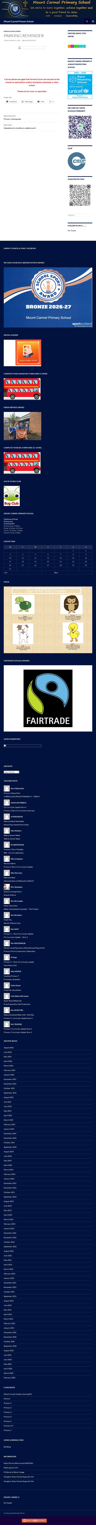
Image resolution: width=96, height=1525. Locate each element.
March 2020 (8, 1373)
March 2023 (8, 1219)
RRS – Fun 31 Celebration (14, 853)
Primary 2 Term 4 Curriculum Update (18, 867)
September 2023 (10, 1197)
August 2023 (9, 1201)
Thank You (8, 920)
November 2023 (10, 1188)
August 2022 (9, 1251)
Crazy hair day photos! (12, 990)
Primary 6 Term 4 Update (13, 849)
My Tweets (72, 230)
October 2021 (9, 1292)
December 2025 (10, 1079)
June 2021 (8, 1305)
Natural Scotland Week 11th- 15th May (19, 1015)
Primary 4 (8, 1417)
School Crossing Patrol (13, 892)
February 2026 (9, 1070)
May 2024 (8, 1161)
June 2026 (8, 1052)
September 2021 (10, 1296)
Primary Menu (93, 21)
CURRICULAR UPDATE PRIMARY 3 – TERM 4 (22, 796)
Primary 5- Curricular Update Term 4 (18, 1018)
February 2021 (9, 1323)
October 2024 (9, 1142)
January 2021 (9, 1328)
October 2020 (9, 1341)
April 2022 (8, 1265)
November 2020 (10, 1337)
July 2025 (7, 1102)
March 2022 (8, 1269)
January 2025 (9, 1129)
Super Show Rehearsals (13, 1001)
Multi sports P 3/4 (11, 1468)
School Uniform (10, 895)
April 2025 (8, 1115)
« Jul (5, 572)
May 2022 (8, 1260)
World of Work (10, 863)
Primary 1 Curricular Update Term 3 (18, 1032)
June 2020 (8, 1359)
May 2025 (8, 1111)
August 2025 (9, 1097)
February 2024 (9, 1174)
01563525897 (9, 524)
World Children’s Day (12, 923)
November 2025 (10, 1084)
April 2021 (8, 1314)
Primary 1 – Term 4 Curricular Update (18, 934)
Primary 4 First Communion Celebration (19, 951)
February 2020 (9, 1378)
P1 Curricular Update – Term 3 (16, 937)
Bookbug (7, 1447)
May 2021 (8, 1310)
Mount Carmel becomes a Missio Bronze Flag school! (24, 948)
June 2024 (8, 1156)
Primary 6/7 (8, 1426)
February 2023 (9, 1224)
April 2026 (8, 1061)
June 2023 (8, 1206)
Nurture (7, 1399)
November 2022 (10, 1237)
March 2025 (8, 1120)
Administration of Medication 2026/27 (19, 881)
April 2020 (8, 1369)
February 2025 (9, 1124)
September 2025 (10, 1093)
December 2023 (10, 1183)
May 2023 (8, 1210)
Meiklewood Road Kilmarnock (11, 520)
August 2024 (9, 1152)
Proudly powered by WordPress (14, 1513)
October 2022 (9, 1242)
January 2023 (9, 1228)
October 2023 (9, 1192)
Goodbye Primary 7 (11, 976)
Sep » (56, 572)
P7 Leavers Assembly (12, 979)
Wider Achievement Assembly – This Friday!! (21, 909)
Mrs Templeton (30, 40)
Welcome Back (9, 877)
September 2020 (10, 1346)
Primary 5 (8, 1421)
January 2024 (9, 1179)
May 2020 (8, 1364)
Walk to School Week (12, 835)
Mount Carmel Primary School (19, 21)
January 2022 (9, 1278)
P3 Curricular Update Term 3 (15, 807)
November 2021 (10, 1287)
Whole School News (12, 31)
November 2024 (10, 1138)
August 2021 (9, 1301)
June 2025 (8, 1106)
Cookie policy (59, 1521)
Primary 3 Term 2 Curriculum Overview (19, 811)
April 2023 (8, 1215)
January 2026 (9, 1075)
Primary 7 (8, 1430)
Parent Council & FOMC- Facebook (20, 248)
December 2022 (10, 1233)
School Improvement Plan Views (16, 825)
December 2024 (10, 1133)
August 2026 (9, 1048)
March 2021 (8, 1319)
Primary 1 (8, 1403)
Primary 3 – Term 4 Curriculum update (19, 962)
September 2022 (10, 1246)
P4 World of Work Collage (14, 1472)
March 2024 (8, 1170)
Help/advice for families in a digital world (20, 126)
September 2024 (10, 1147)
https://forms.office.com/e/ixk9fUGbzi (18, 1463)
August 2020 (9, 1350)
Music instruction (11, 906)
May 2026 (8, 1057)
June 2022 (8, 1255)
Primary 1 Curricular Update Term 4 (18, 1029)
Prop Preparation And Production (17, 1004)
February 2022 (9, 1274)
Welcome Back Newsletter (14, 821)
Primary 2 (8, 1408)
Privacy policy (69, 1521)
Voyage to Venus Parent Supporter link (19, 1477)
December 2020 (10, 1332)
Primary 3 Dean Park (12, 793)
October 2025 (9, 1088)
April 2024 (8, 1165)
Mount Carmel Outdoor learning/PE (18, 1394)
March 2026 (8, 1066)
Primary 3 (8, 1412)
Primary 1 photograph (12, 117)
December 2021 (10, 1283)
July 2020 (7, 1355)
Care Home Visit (10, 965)
